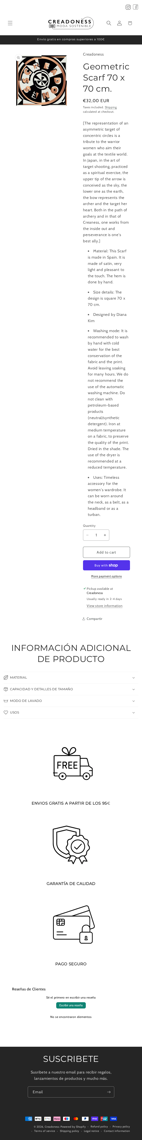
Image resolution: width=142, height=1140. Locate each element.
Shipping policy (69, 1131)
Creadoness (52, 1126)
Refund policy (99, 1126)
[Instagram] (128, 8)
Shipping (111, 107)
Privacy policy (121, 1126)
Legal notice (91, 1131)
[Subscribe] (109, 1092)
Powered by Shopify (73, 1126)
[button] (10, 23)
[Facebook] (135, 8)
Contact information (117, 1131)
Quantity (89, 526)
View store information (104, 606)
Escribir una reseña (71, 1005)
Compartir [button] (94, 619)
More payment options (106, 576)
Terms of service (44, 1131)
